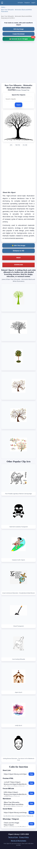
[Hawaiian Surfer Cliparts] (18, 544)
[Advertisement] (18, 62)
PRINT (18, 258)
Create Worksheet (18, 34)
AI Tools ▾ (20, 2)
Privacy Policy (24, 837)
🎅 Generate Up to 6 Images (21, 38)
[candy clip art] (18, 710)
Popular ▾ (27, 2)
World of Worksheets (18, 841)
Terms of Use (13, 837)
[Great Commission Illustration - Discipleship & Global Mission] (18, 577)
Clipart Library (13, 834)
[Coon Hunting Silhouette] (18, 643)
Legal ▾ (33, 2)
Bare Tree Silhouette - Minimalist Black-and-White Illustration (16, 10)
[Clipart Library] (2, 3)
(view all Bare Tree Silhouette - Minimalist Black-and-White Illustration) (18, 280)
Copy (31, 774)
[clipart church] (18, 677)
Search (19, 105)
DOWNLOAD (18, 265)
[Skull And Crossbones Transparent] (18, 511)
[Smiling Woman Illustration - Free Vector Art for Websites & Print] (18, 743)
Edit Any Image (18, 29)
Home (3, 7)
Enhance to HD (18, 251)
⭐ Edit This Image (18, 245)
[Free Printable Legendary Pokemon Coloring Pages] (18, 478)
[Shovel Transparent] (18, 610)
